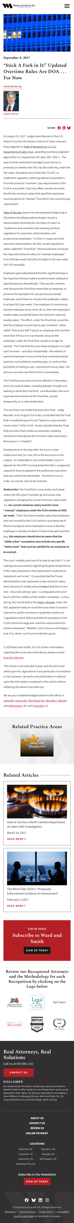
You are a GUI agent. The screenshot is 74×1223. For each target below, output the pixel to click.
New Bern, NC (48, 1149)
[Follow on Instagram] (47, 1200)
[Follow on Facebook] (27, 1200)
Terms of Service (27, 1212)
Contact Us (18, 1072)
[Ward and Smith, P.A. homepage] (18, 6)
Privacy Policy (46, 1212)
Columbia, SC (25, 1154)
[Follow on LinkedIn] (40, 1200)
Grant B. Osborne (10, 113)
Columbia (38, 706)
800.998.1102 (25, 1064)
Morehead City (36, 701)
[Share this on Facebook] (59, 128)
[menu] (67, 6)
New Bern (51, 701)
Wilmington (15, 706)
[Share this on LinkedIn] (64, 128)
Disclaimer (10, 1212)
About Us (37, 1118)
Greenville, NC (25, 1159)
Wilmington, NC (48, 1159)
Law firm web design (23, 1216)
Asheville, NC (26, 1149)
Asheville (8, 701)
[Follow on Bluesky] (34, 1200)
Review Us (37, 1128)
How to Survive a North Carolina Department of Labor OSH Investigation (36, 824)
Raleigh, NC (48, 1154)
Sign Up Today (37, 950)
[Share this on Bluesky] (69, 128)
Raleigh (62, 701)
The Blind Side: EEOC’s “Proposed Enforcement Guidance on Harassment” (33, 891)
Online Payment (37, 1133)
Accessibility (63, 1212)
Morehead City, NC (26, 1164)
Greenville (21, 701)
